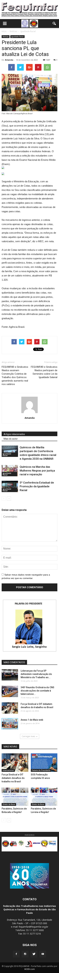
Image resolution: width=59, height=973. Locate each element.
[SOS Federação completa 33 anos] (44, 762)
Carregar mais (28, 736)
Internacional (8, 770)
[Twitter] (34, 954)
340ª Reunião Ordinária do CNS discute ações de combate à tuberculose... (37, 690)
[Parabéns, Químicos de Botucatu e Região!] (15, 797)
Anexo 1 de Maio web (32, 719)
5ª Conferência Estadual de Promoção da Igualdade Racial (37, 486)
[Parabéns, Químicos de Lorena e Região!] (44, 797)
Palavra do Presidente (41, 770)
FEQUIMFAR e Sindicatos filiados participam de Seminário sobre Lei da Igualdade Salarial (44, 372)
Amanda (9, 60)
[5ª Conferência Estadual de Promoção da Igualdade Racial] (10, 486)
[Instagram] (25, 954)
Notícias (6, 36)
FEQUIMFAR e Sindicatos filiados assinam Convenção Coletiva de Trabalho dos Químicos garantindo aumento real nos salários (15, 375)
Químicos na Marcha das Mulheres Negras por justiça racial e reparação (37, 470)
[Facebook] (16, 954)
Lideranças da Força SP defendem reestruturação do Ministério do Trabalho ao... (36, 674)
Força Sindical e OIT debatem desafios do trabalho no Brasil (13, 778)
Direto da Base (9, 804)
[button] (54, 23)
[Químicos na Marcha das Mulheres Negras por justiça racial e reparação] (10, 470)
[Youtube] (42, 954)
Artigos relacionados (14, 434)
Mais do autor (11, 438)
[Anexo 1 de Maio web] (10, 724)
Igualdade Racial (17, 36)
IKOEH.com (29, 969)
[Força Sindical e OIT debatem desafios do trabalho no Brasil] (10, 708)
